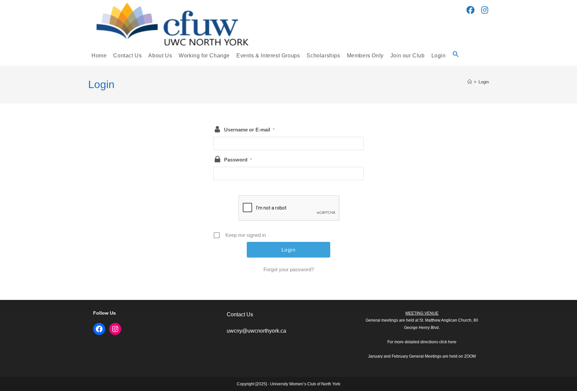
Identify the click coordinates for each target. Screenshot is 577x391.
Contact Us (240, 314)
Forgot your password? (288, 269)
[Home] (469, 81)
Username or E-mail (249, 129)
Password (238, 159)
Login (483, 81)
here (452, 342)
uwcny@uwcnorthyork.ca (256, 331)
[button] (455, 56)
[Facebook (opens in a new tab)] (470, 10)
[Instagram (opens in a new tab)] (485, 10)
